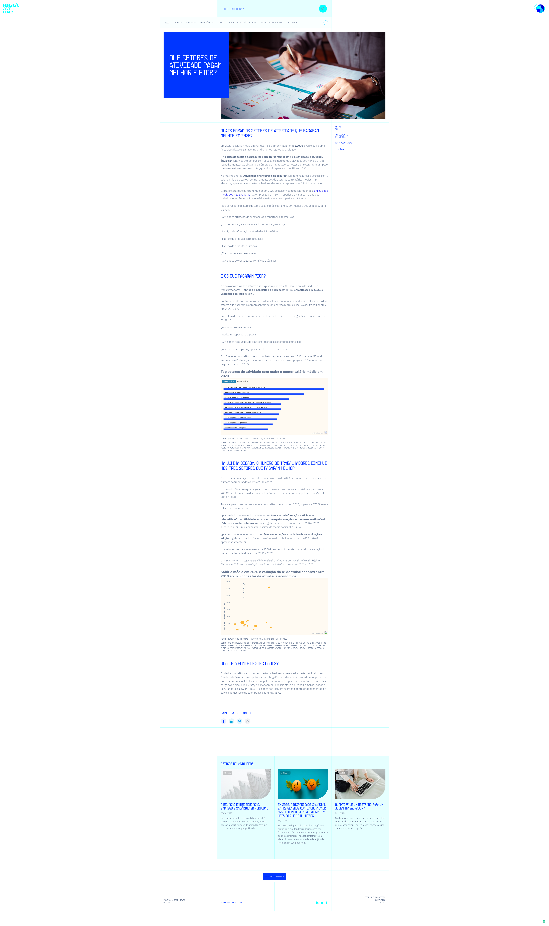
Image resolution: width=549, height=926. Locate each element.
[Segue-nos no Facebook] (326, 902)
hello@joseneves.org (231, 903)
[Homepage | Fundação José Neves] (11, 8)
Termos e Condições (375, 897)
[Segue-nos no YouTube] (322, 902)
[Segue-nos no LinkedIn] (317, 902)
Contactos (380, 900)
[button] (539, 8)
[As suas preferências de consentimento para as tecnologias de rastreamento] (544, 921)
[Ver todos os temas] (326, 22)
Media (382, 903)
